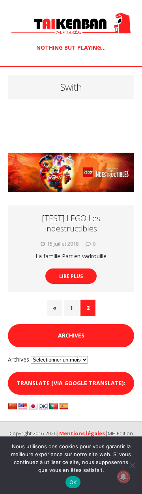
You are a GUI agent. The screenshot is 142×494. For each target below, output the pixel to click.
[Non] (132, 465)
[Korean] (43, 406)
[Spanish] (64, 406)
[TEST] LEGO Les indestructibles (71, 223)
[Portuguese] (53, 406)
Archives (18, 359)
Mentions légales (82, 433)
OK (73, 482)
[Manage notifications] (123, 476)
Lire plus (71, 276)
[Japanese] (33, 406)
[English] (23, 406)
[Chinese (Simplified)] (12, 406)
